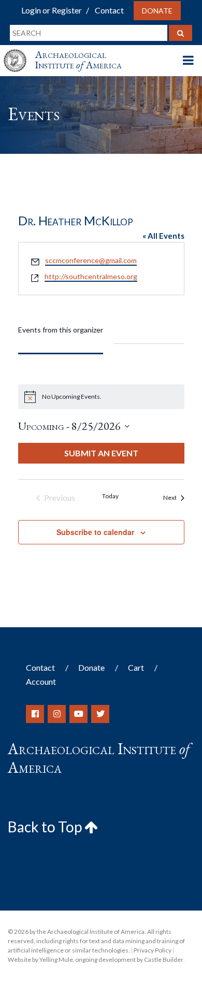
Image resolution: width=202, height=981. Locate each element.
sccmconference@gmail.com (91, 260)
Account (41, 681)
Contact (109, 10)
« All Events (163, 235)
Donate (157, 10)
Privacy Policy (152, 950)
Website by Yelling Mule (40, 959)
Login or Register (51, 10)
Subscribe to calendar (95, 532)
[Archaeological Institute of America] (19, 51)
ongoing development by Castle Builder (129, 959)
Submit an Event (101, 453)
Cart (136, 667)
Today (110, 496)
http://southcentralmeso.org (91, 276)
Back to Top (46, 826)
